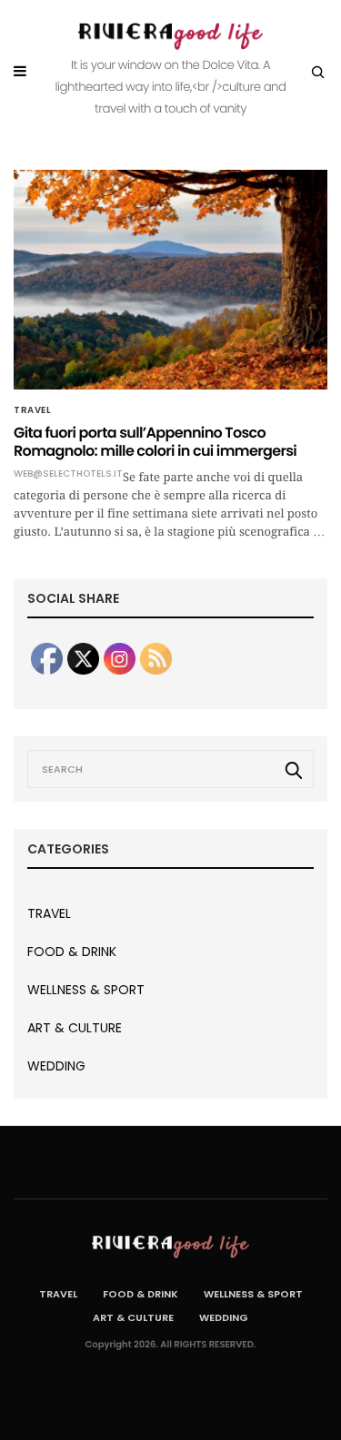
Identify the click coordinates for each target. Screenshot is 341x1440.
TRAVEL (32, 410)
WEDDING (56, 1066)
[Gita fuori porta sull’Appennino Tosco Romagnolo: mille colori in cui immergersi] (170, 280)
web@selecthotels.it (68, 473)
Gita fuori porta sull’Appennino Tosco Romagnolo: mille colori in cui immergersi (155, 441)
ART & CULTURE (74, 1028)
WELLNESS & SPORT (86, 990)
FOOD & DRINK (71, 951)
